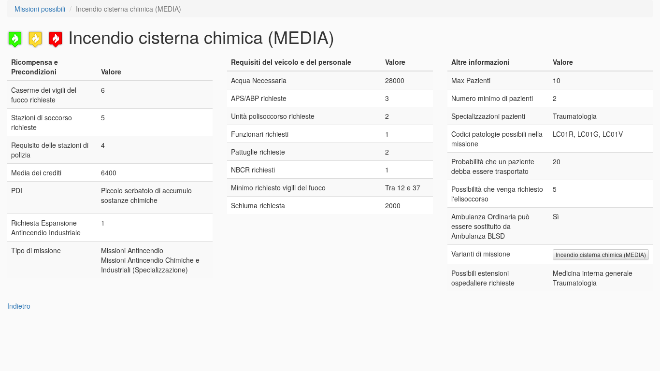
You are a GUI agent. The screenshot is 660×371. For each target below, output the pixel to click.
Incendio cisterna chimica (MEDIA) (601, 254)
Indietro (18, 306)
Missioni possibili (39, 9)
